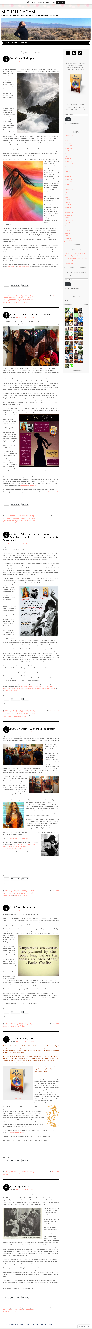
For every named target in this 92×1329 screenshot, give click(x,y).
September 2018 (69, 164)
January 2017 (68, 210)
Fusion (23, 892)
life (4, 301)
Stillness (10, 1311)
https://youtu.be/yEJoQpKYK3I (28, 485)
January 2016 (68, 241)
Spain (4, 522)
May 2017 (67, 200)
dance (4, 1025)
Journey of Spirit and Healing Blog (25, 61)
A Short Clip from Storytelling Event (19, 838)
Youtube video (20, 522)
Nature (5, 302)
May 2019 (67, 156)
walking (26, 302)
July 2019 (67, 153)
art (5, 296)
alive (6, 515)
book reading (21, 515)
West (14, 1311)
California (12, 1023)
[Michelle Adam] (46, 40)
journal (31, 299)
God (20, 712)
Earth (29, 517)
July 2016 (67, 225)
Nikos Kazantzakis (8, 715)
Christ (19, 710)
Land (28, 1171)
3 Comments (55, 296)
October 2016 (68, 217)
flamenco (8, 518)
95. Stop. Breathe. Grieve (71, 261)
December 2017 (69, 182)
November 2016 (69, 215)
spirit (22, 302)
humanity (9, 299)
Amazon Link (18, 1098)
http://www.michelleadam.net (16, 1132)
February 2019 (68, 158)
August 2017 (68, 192)
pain (12, 302)
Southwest (28, 1309)
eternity (23, 297)
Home (7, 43)
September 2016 (69, 220)
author (8, 296)
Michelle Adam (18, 12)
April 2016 (67, 233)
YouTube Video (10, 269)
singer (15, 302)
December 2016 (69, 212)
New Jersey (32, 713)
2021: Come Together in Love (72, 256)
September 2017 (69, 189)
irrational (25, 299)
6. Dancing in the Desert (21, 1186)
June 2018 (67, 169)
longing (13, 301)
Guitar (24, 712)
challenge (31, 296)
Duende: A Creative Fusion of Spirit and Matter (32, 728)
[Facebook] (68, 53)
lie (33, 299)
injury (23, 1025)
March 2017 (68, 205)
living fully (8, 301)
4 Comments (55, 1171)
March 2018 (68, 174)
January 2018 (68, 179)
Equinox (13, 892)
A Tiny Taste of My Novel (22, 1038)
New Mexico (13, 520)
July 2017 (67, 194)
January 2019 (68, 161)
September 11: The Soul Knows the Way (75, 253)
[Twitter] (80, 53)
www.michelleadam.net (23, 266)
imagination (33, 892)
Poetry (15, 1309)
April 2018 (67, 171)
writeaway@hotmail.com (76, 272)
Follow (68, 119)
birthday (7, 1023)
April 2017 (67, 202)
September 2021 (69, 135)
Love (17, 301)
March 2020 (68, 143)
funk (15, 1025)
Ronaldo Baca (25, 520)
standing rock (19, 716)
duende (18, 297)
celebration (19, 1023)
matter (23, 713)
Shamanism (18, 1026)
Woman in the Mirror (70, 263)
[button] (76, 83)
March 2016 (68, 235)
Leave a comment (54, 710)
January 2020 (68, 148)
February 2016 (68, 238)
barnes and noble (13, 515)
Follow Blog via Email (76, 104)
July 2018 (67, 166)
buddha (26, 296)
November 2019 (69, 151)
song (30, 520)
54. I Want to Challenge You (23, 58)
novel (8, 302)
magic (16, 893)
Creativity (32, 890)
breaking (20, 296)
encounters (10, 1025)
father (31, 297)
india (22, 518)
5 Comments (55, 890)
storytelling (13, 522)
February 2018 (68, 176)
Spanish (9, 716)
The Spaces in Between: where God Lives (76, 258)
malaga (32, 1171)
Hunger (14, 299)
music (33, 301)
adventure (7, 1308)
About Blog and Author (19, 43)
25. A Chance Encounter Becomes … (27, 907)
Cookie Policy (37, 1326)
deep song (19, 517)
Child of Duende (7, 297)
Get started (60, 2)
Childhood (21, 890)
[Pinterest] (74, 53)
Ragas (19, 520)
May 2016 (67, 230)
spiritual (24, 1026)
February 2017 (68, 207)
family (27, 297)
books (16, 296)
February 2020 (68, 146)
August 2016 (68, 223)
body (12, 296)
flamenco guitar (16, 518)
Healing (19, 1025)
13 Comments (55, 1308)
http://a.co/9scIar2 (52, 492)
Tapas (25, 716)
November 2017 (69, 184)
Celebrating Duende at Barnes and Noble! (30, 314)
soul (19, 302)
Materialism (18, 713)
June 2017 (67, 197)
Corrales (26, 890)
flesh (17, 712)
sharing (27, 715)
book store (29, 515)
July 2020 (67, 140)
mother (29, 301)
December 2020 (69, 138)
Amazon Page (11, 266)
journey (5, 893)
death (14, 297)
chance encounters (27, 1023)
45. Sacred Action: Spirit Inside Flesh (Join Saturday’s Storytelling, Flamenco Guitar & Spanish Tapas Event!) (31, 537)
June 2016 (67, 228)
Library (10, 893)
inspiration (20, 299)
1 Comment (56, 515)
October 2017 (68, 187)
